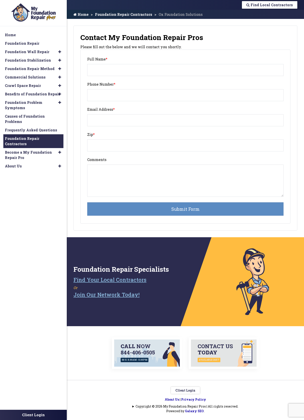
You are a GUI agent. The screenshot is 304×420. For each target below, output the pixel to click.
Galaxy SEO (194, 411)
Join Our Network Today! (106, 294)
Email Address (101, 109)
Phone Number (101, 84)
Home (83, 14)
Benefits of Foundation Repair (32, 94)
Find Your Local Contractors (109, 279)
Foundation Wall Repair (27, 51)
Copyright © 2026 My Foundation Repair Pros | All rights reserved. (187, 406)
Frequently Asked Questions (31, 130)
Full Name (97, 59)
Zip (91, 134)
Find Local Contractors (271, 4)
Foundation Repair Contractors (123, 14)
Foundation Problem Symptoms (23, 105)
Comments (96, 159)
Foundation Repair (22, 43)
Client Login (185, 390)
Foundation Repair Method (30, 68)
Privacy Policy (193, 399)
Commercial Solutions (25, 77)
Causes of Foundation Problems (25, 119)
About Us (172, 399)
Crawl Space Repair (23, 85)
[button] (59, 52)
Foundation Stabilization (28, 60)
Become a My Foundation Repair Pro (28, 155)
